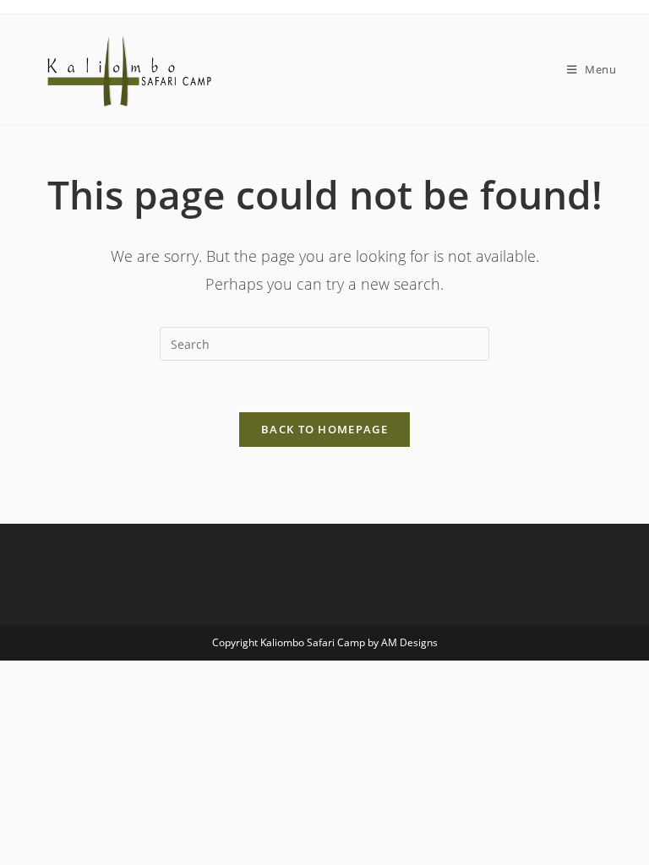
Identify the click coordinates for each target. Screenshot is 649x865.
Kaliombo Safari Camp (312, 642)
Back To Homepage (324, 429)
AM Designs (409, 642)
